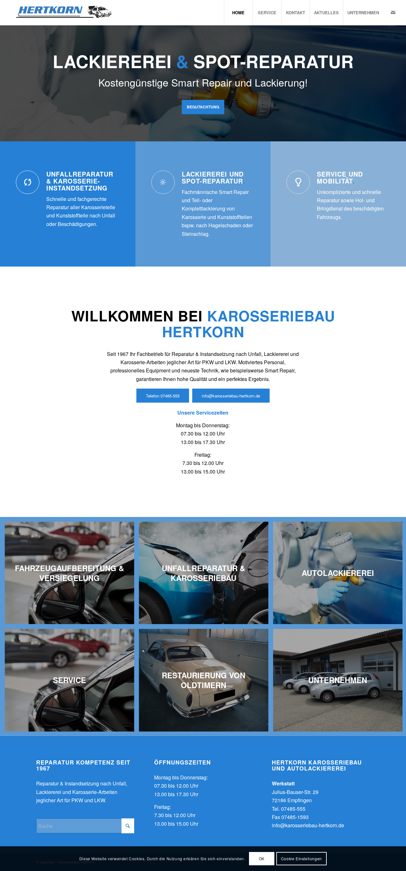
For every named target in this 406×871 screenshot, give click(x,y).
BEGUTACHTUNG (203, 107)
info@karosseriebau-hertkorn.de (308, 825)
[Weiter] (400, 77)
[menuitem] (238, 12)
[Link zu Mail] (393, 12)
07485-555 (293, 808)
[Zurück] (5, 77)
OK (262, 858)
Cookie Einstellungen (301, 858)
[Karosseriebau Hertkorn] (59, 12)
